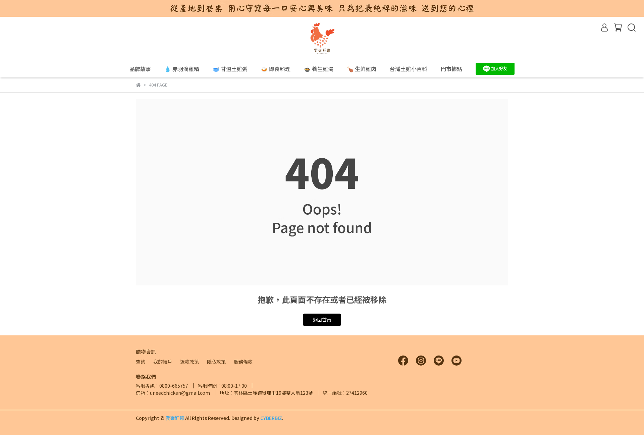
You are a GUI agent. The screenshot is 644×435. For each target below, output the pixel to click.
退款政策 (189, 361)
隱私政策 (216, 361)
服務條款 (243, 361)
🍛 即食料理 (275, 68)
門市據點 (451, 68)
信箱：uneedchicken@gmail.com (173, 392)
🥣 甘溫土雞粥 (230, 68)
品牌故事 (140, 68)
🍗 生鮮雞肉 (361, 68)
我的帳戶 (162, 361)
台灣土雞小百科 (408, 68)
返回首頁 (322, 319)
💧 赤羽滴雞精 (181, 68)
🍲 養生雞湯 (318, 68)
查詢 (140, 361)
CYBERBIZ (271, 418)
